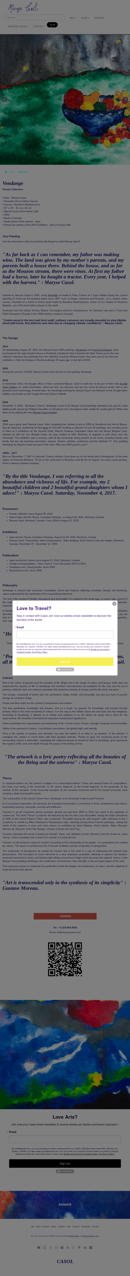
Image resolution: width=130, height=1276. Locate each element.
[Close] (114, 604)
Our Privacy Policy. (40, 652)
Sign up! (65, 661)
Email (20, 627)
